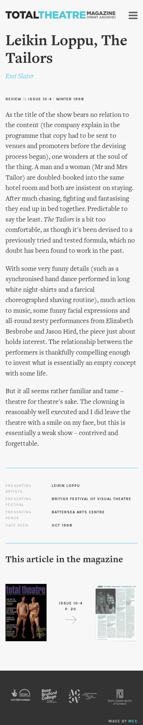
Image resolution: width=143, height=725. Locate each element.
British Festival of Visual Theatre (91, 499)
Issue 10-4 (40, 99)
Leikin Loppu (66, 486)
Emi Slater (20, 76)
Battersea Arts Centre (78, 512)
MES (133, 721)
